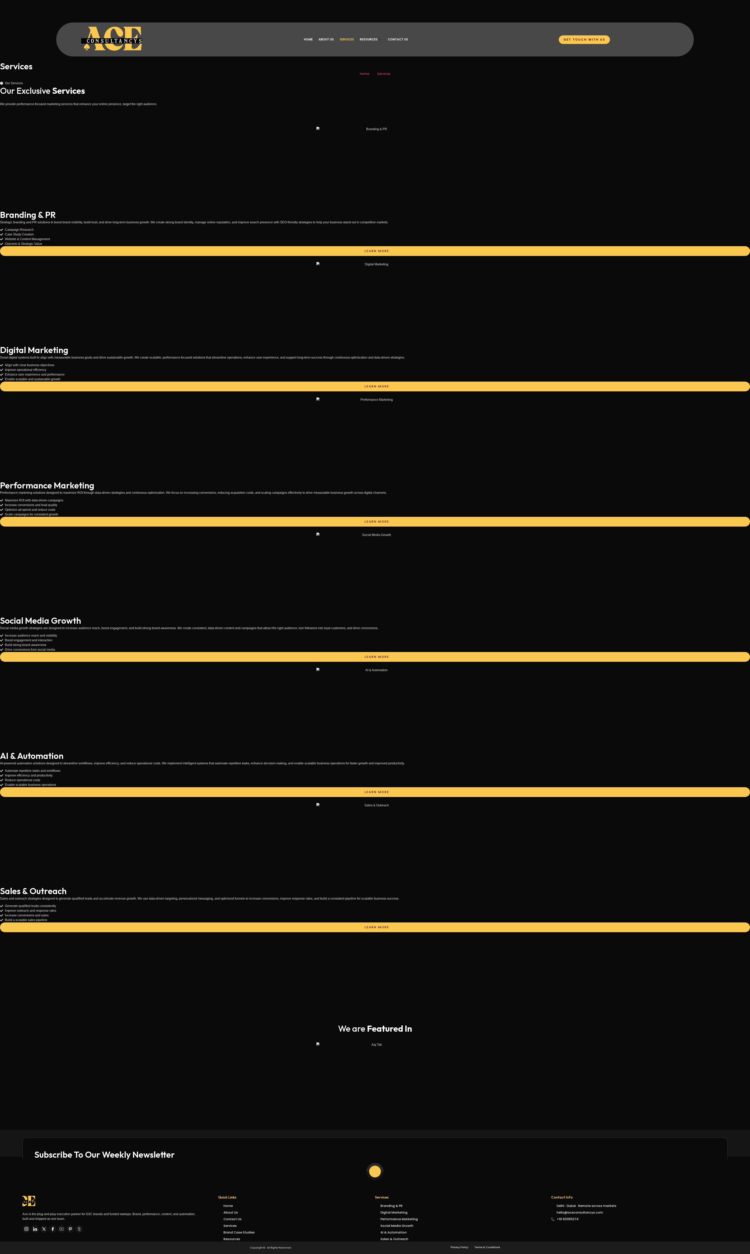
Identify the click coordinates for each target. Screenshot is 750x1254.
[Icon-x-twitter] (44, 1229)
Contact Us (398, 39)
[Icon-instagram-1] (26, 1229)
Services (347, 39)
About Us (326, 39)
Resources (369, 39)
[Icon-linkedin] (35, 1229)
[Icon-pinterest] (70, 1229)
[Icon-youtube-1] (61, 1229)
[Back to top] (375, 1171)
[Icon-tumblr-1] (79, 1229)
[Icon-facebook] (53, 1229)
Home (308, 39)
